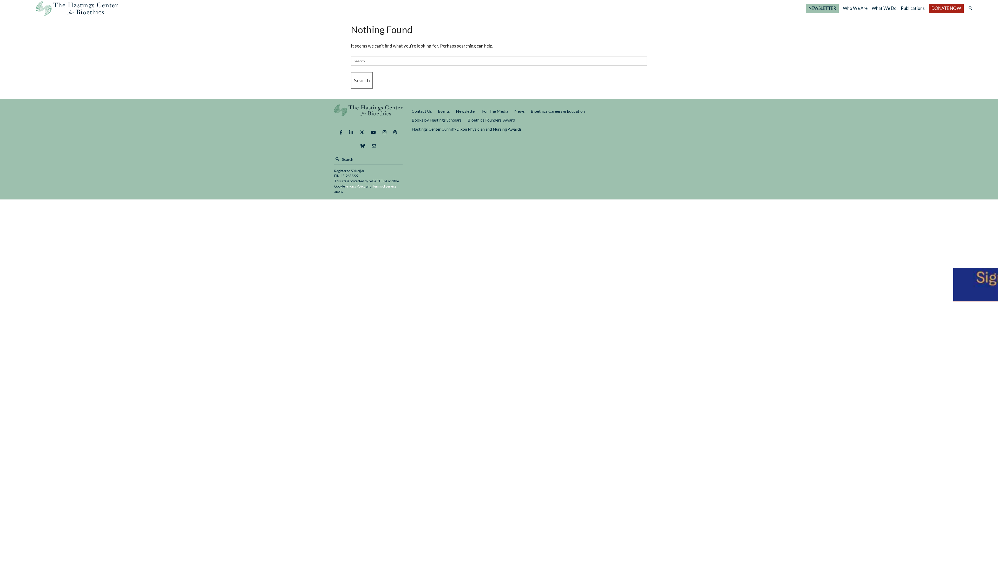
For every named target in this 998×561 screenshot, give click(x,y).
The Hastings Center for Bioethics (77, 8)
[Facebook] (341, 132)
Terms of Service (384, 186)
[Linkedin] (351, 132)
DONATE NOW (946, 8)
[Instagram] (384, 132)
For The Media (495, 111)
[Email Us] (373, 146)
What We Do (884, 8)
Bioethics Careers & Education (558, 111)
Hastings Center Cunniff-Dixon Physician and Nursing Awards (467, 128)
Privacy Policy (355, 186)
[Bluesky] (362, 146)
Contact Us (422, 111)
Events (444, 111)
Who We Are (855, 8)
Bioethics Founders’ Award (491, 119)
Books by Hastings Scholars (437, 119)
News (519, 111)
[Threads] (395, 132)
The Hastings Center (368, 114)
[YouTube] (373, 132)
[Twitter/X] (361, 132)
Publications (913, 8)
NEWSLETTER (822, 8)
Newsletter (466, 111)
